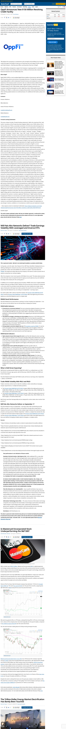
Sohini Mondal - (4, 533)
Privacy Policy (56, 49)
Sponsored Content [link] (22, 230)
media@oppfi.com (5, 116)
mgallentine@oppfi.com (6, 110)
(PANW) (2, 271)
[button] (64, 7)
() (14, 388)
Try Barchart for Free (60, 4)
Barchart (8, 533)
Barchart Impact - (4, 230)
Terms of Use (49, 49)
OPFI (48, 16)
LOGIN (53, 4)
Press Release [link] (15, 14)
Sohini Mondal (16, 687)
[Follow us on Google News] (16, 17)
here (21, 217)
